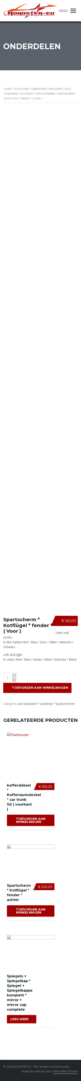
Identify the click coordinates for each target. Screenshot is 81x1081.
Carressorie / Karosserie (46, 88)
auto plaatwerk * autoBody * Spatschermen (46, 704)
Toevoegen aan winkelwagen (40, 688)
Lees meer (19, 1019)
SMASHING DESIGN (65, 1071)
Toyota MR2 (21, 88)
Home (7, 88)
